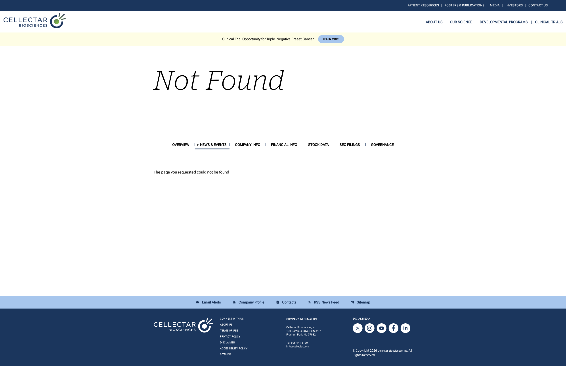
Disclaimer (227, 342)
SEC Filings (350, 145)
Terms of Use (229, 330)
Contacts (286, 302)
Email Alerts (208, 302)
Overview (180, 145)
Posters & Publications (464, 5)
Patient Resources (423, 5)
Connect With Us (232, 318)
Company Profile (248, 302)
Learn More (331, 39)
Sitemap (360, 302)
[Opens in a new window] (358, 328)
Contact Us (538, 5)
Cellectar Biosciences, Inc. (393, 350)
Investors (514, 5)
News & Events (213, 145)
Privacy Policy (230, 336)
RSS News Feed (323, 302)
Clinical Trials (549, 22)
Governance (382, 145)
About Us (434, 22)
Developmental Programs (504, 22)
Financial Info (284, 145)
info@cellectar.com (297, 346)
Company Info (247, 145)
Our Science (461, 22)
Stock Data (318, 145)
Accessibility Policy (233, 348)
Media (495, 5)
